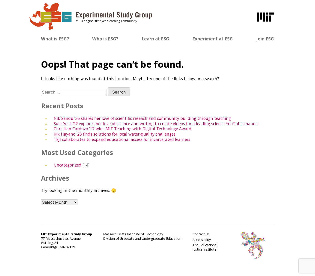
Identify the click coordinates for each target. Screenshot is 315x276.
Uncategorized (67, 165)
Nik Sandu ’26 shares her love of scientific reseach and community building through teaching (142, 118)
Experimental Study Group (90, 16)
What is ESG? (55, 39)
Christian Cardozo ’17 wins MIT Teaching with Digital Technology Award (122, 128)
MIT (265, 17)
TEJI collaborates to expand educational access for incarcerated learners (122, 139)
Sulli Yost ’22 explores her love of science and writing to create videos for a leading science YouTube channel (156, 123)
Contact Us (201, 234)
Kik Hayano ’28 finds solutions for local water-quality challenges (114, 134)
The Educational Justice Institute (205, 247)
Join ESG (265, 39)
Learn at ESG (155, 39)
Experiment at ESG (212, 39)
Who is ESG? (105, 39)
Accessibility (202, 239)
